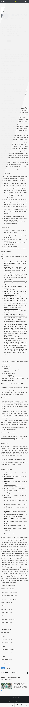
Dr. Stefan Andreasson (10, 525)
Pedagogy (8, 668)
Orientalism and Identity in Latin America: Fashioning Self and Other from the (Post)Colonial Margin (15, 293)
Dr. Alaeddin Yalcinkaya (10, 504)
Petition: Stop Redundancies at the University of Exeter (11, 678)
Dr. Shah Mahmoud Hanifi (11, 521)
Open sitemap (14, 697)
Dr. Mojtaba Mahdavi (9, 485)
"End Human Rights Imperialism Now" (14, 281)
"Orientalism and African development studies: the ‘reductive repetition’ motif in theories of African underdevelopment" (15, 344)
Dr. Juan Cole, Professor (9, 511)
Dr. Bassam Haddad (8, 478)
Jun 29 (2, 690)
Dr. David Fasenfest (9, 500)
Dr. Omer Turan (8, 495)
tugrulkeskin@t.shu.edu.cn (7, 380)
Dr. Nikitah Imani (7, 476)
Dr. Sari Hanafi (7, 528)
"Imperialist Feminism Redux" (11, 309)
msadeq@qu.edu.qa (17, 516)
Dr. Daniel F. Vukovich (9, 518)
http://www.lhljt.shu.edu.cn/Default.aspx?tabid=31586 (13, 459)
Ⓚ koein (18, 701)
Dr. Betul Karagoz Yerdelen (10, 481)
